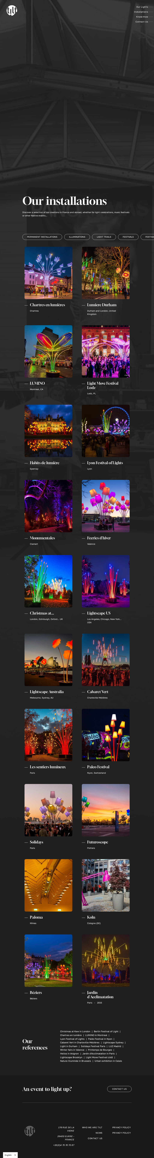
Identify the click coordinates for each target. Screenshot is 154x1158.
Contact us (119, 1089)
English (8, 1155)
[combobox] (10, 1155)
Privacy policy (121, 1127)
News (99, 1132)
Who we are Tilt (92, 1127)
